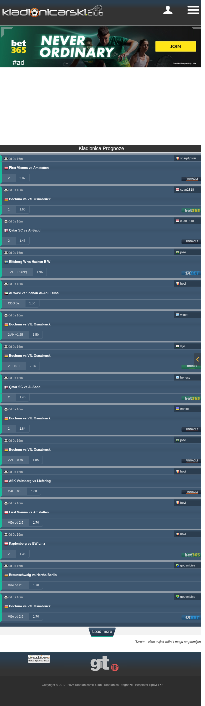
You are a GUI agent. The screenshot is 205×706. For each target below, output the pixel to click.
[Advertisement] (102, 105)
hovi (183, 283)
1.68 (34, 491)
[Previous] (7, 32)
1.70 (36, 522)
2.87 (23, 178)
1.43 (23, 241)
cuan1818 (187, 189)
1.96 (40, 272)
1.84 (23, 428)
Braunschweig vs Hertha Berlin (33, 575)
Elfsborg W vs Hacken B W (29, 262)
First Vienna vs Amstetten (29, 168)
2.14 (33, 366)
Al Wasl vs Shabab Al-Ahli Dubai (34, 293)
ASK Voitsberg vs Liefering (30, 481)
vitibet (184, 315)
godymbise (187, 565)
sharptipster (188, 158)
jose (183, 252)
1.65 (23, 209)
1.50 (32, 303)
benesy (185, 377)
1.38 (23, 554)
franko (184, 409)
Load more (102, 631)
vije (182, 346)
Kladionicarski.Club (88, 685)
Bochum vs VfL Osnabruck (29, 199)
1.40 (23, 397)
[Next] (197, 32)
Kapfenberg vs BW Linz (27, 543)
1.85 (36, 460)
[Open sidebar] (197, 359)
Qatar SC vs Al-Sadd (24, 230)
